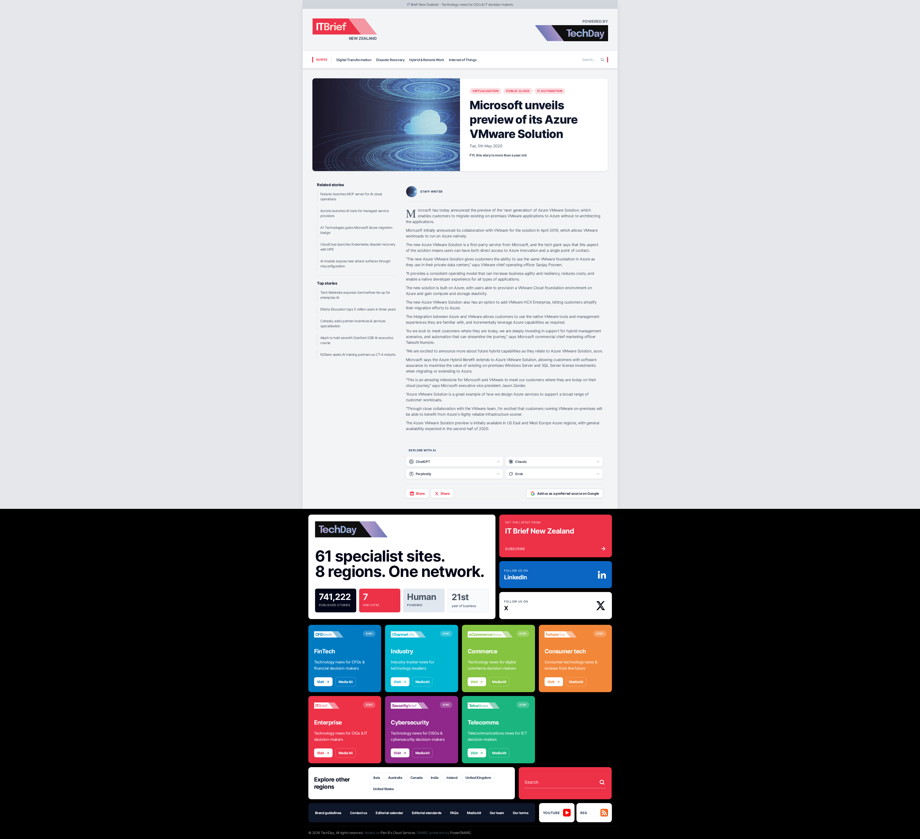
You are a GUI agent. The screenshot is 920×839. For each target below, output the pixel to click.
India (434, 778)
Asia (376, 778)
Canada (416, 778)
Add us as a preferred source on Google (568, 493)
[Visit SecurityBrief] (413, 705)
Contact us (358, 813)
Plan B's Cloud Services (397, 833)
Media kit (346, 682)
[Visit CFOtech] (336, 634)
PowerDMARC (460, 833)
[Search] (602, 60)
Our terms (521, 813)
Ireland (452, 778)
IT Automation (550, 91)
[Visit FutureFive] (567, 634)
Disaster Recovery (390, 60)
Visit (320, 682)
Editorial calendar (389, 813)
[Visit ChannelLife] (413, 634)
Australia (395, 778)
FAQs (454, 813)
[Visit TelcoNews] (490, 705)
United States (383, 789)
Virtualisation (485, 91)
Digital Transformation (353, 60)
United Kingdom (478, 778)
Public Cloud (517, 91)
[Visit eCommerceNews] (490, 634)
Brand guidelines (328, 813)
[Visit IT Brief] (336, 705)
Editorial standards (427, 813)
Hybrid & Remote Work (426, 60)
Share (420, 493)
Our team (497, 813)
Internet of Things (463, 60)
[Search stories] (602, 782)
